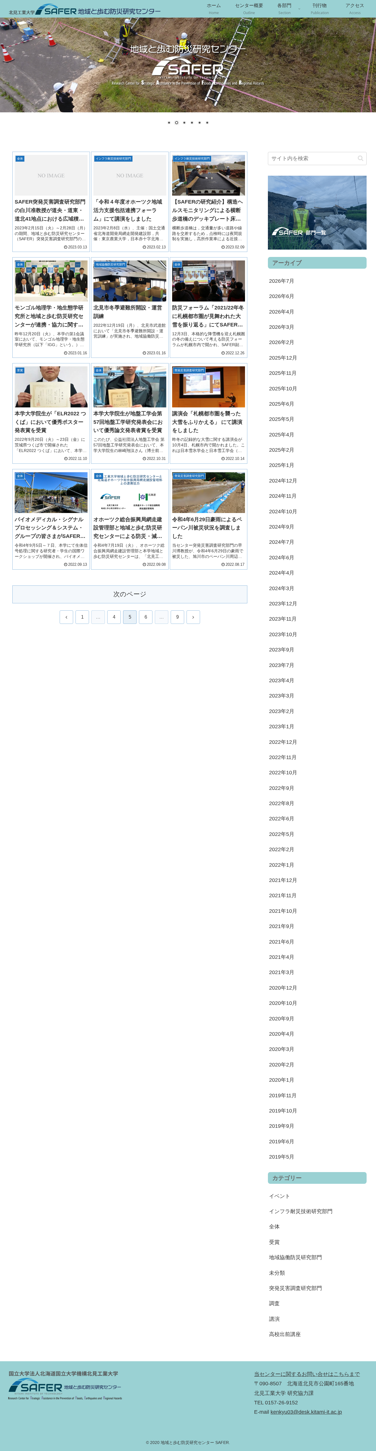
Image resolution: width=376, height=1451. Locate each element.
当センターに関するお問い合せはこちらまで (307, 1374)
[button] (360, 158)
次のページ (130, 594)
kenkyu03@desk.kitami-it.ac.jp (306, 1412)
